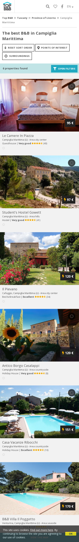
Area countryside (39, 369)
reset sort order (19, 47)
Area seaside (49, 523)
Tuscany (22, 18)
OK (71, 533)
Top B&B (7, 18)
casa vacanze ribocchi (20, 442)
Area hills (34, 216)
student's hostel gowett (21, 212)
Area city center (38, 139)
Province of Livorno (44, 18)
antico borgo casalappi (20, 365)
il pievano (9, 289)
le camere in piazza (18, 135)
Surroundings (19, 56)
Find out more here (41, 530)
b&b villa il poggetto (18, 519)
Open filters (66, 68)
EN (69, 6)
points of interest (54, 47)
